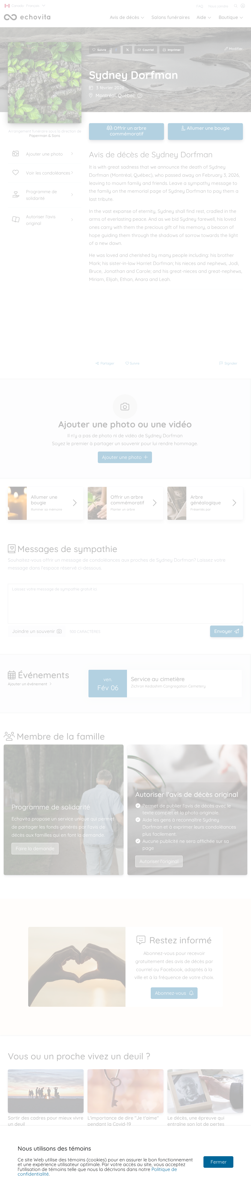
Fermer (218, 1162)
